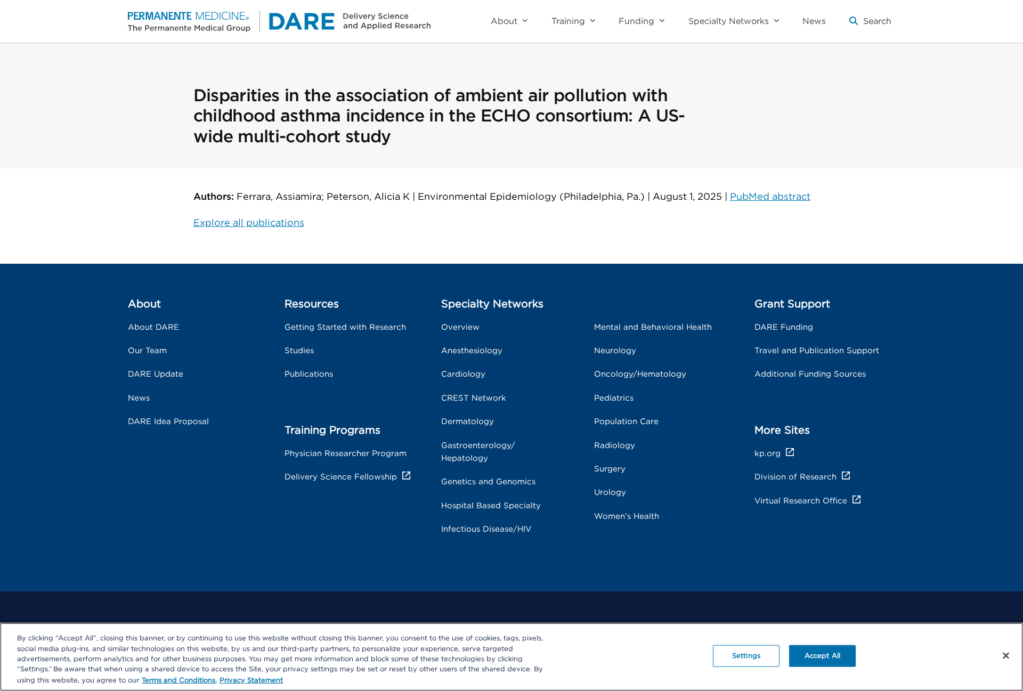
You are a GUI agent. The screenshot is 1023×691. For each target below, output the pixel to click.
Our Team (147, 351)
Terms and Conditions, (179, 680)
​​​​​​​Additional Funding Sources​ (810, 374)
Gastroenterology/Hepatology (478, 452)
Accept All (822, 656)
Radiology (614, 446)
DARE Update (155, 374)
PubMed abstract (770, 197)
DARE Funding (783, 327)
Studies (299, 351)
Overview (460, 327)
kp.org (767, 454)
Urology (610, 493)
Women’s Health (626, 517)
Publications (309, 374)
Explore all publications (248, 223)
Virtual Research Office (800, 501)
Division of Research (795, 477)
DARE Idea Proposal (168, 422)
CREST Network (473, 398)
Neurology (615, 351)
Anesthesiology (471, 351)
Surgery (610, 469)
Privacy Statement (251, 680)
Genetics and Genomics (488, 482)
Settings (746, 656)
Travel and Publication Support (816, 351)
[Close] (1006, 656)
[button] (870, 25)
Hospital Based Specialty (491, 506)
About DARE (153, 327)
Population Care (626, 422)
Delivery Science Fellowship (341, 477)
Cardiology (463, 374)
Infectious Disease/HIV (486, 529)
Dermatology (467, 422)
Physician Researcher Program (346, 454)
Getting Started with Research (345, 327)
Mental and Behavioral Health (653, 327)
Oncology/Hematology (640, 374)
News (139, 398)
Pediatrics (614, 398)
